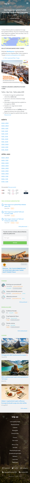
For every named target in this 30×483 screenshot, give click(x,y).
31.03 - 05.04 (4, 150)
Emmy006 (8, 288)
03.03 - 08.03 (5, 126)
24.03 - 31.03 (4, 147)
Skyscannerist (12, 187)
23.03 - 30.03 (4, 144)
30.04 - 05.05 (5, 168)
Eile (7, 312)
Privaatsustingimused (15, 453)
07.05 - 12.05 (4, 181)
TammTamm (14, 318)
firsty (23, 298)
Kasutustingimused (15, 450)
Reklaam (15, 456)
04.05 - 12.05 (4, 176)
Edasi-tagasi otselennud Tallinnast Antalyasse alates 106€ (14, 220)
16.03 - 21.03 (4, 136)
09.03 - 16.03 (4, 128)
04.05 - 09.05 (5, 173)
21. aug (7, 325)
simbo (23, 293)
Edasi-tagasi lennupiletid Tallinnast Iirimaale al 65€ (14, 212)
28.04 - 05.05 (5, 166)
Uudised (15, 427)
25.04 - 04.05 (5, 163)
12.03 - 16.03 (4, 131)
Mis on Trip (15, 444)
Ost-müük (15, 440)
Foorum (15, 437)
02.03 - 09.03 (4, 123)
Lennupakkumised (15, 421)
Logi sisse (15, 459)
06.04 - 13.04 (4, 160)
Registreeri (15, 462)
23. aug (8, 318)
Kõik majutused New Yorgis (11, 58)
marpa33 (11, 312)
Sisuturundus (15, 433)
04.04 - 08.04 (5, 157)
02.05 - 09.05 (4, 171)
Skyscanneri (7, 115)
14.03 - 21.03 (4, 134)
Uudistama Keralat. (11, 311)
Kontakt (15, 447)
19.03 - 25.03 (4, 142)
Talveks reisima (10, 323)
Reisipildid (15, 430)
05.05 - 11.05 (4, 179)
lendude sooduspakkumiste (13, 55)
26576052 (12, 325)
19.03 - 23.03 (4, 139)
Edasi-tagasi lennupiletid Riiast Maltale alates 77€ (15, 205)
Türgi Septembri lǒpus (12, 316)
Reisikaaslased (15, 424)
